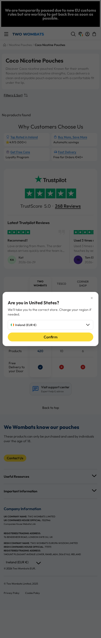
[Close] (50, 298)
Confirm (51, 337)
